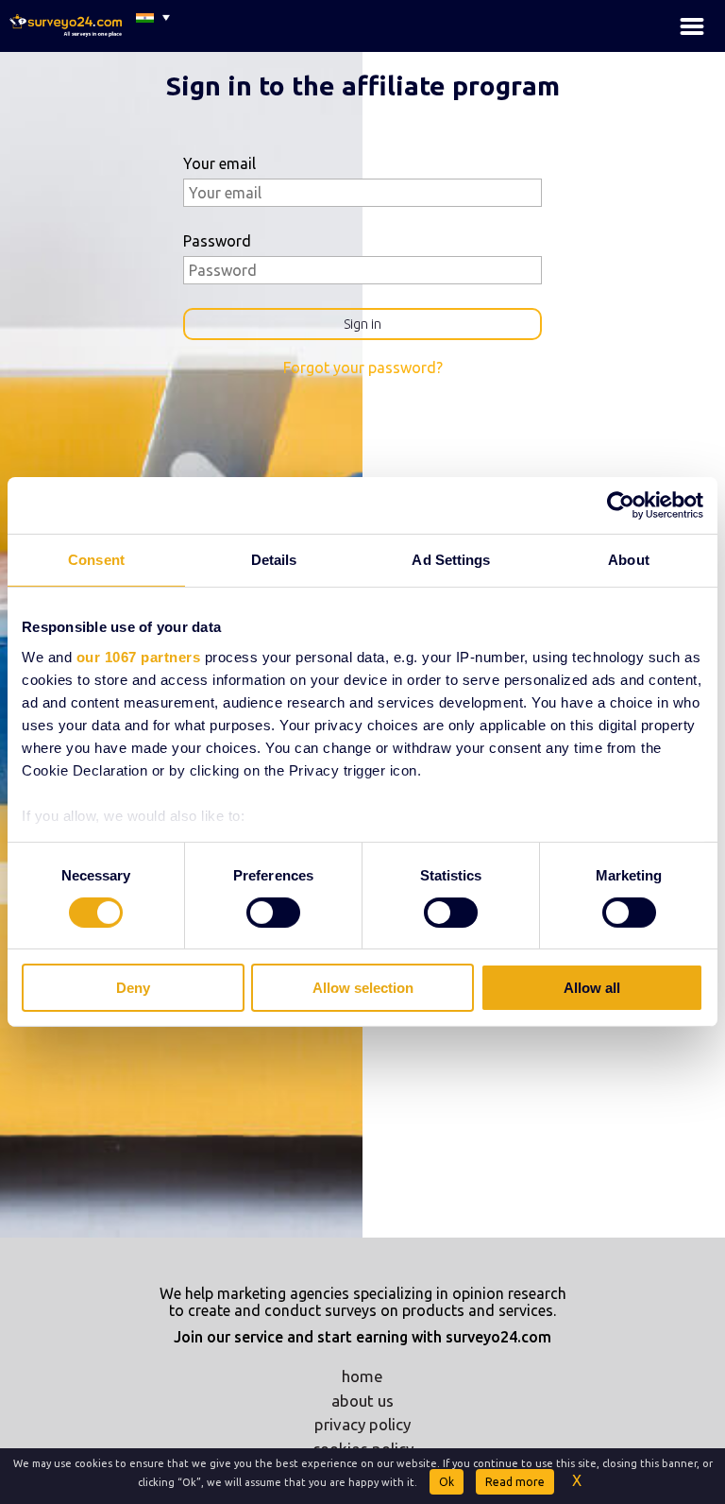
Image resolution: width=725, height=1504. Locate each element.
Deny (133, 988)
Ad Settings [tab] (451, 560)
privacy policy (362, 1424)
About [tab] (628, 560)
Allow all (592, 988)
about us (362, 1401)
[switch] (273, 912)
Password (217, 240)
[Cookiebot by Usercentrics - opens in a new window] (620, 505)
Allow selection (362, 988)
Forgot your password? (363, 367)
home (362, 1376)
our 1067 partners (138, 656)
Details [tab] (274, 560)
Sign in (362, 324)
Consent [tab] (96, 560)
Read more (515, 1482)
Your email (219, 163)
